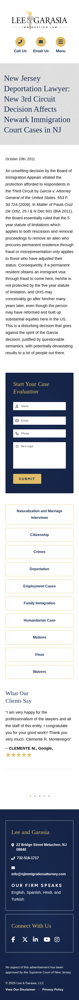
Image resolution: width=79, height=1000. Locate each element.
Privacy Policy (52, 989)
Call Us (20, 51)
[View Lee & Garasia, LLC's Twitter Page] (25, 940)
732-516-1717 (28, 858)
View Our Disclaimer (20, 989)
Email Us (41, 51)
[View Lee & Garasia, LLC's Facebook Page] (14, 940)
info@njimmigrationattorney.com (38, 874)
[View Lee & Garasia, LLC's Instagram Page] (57, 940)
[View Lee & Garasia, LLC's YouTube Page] (47, 940)
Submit (27, 479)
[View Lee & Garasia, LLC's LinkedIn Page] (36, 940)
